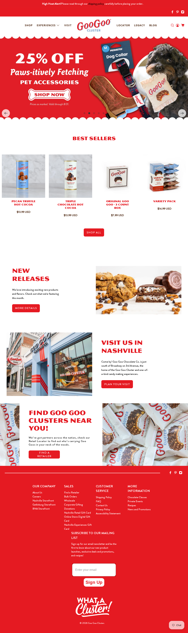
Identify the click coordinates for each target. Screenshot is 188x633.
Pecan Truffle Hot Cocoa (23, 203)
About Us (37, 492)
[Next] (182, 113)
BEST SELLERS (94, 139)
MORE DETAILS (26, 308)
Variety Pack (164, 201)
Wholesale (69, 500)
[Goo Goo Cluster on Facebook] (173, 12)
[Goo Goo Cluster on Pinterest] (178, 12)
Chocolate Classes (137, 497)
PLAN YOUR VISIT (117, 384)
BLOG (153, 25)
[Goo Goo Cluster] (94, 25)
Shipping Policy (104, 497)
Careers (36, 496)
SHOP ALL (94, 232)
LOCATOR (123, 25)
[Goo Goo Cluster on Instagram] (183, 12)
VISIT (68, 25)
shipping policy (96, 4)
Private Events (135, 501)
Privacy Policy (103, 509)
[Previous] (6, 113)
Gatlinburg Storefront (43, 504)
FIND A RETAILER (44, 454)
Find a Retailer (71, 492)
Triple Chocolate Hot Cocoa (70, 205)
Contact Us (102, 505)
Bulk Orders (70, 496)
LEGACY (139, 25)
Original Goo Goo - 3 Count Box (117, 205)
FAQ (98, 501)
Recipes (132, 505)
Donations (69, 508)
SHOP (29, 25)
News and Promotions (139, 509)
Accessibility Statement (108, 513)
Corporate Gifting (73, 504)
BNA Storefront (41, 508)
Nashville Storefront (43, 500)
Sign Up (94, 582)
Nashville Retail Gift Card (77, 512)
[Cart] (182, 25)
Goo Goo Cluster (96, 623)
